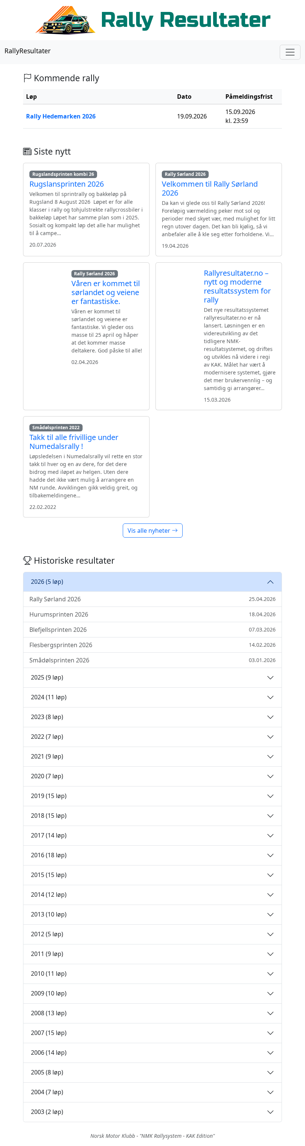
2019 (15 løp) (49, 796)
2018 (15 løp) (49, 815)
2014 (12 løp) (49, 894)
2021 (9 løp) (47, 756)
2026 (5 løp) (47, 581)
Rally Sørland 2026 (152, 599)
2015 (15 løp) (49, 875)
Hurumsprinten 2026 (152, 614)
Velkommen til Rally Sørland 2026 (210, 188)
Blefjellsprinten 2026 (152, 630)
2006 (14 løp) (49, 1052)
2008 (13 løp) (49, 1013)
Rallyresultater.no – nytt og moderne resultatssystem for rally (237, 286)
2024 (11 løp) (49, 697)
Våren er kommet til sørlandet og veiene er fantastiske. (105, 292)
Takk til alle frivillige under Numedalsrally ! (73, 441)
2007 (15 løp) (49, 1033)
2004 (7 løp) (47, 1092)
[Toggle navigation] (290, 52)
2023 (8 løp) (47, 717)
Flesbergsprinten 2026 (152, 645)
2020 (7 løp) (47, 776)
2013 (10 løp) (49, 914)
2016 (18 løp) (49, 855)
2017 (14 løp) (49, 835)
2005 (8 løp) (47, 1072)
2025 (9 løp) (47, 677)
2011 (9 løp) (47, 954)
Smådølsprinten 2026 (152, 660)
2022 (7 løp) (47, 736)
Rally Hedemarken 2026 (61, 116)
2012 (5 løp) (47, 934)
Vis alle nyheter (150, 530)
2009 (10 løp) (49, 993)
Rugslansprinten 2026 (66, 184)
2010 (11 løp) (49, 973)
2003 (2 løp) (47, 1112)
